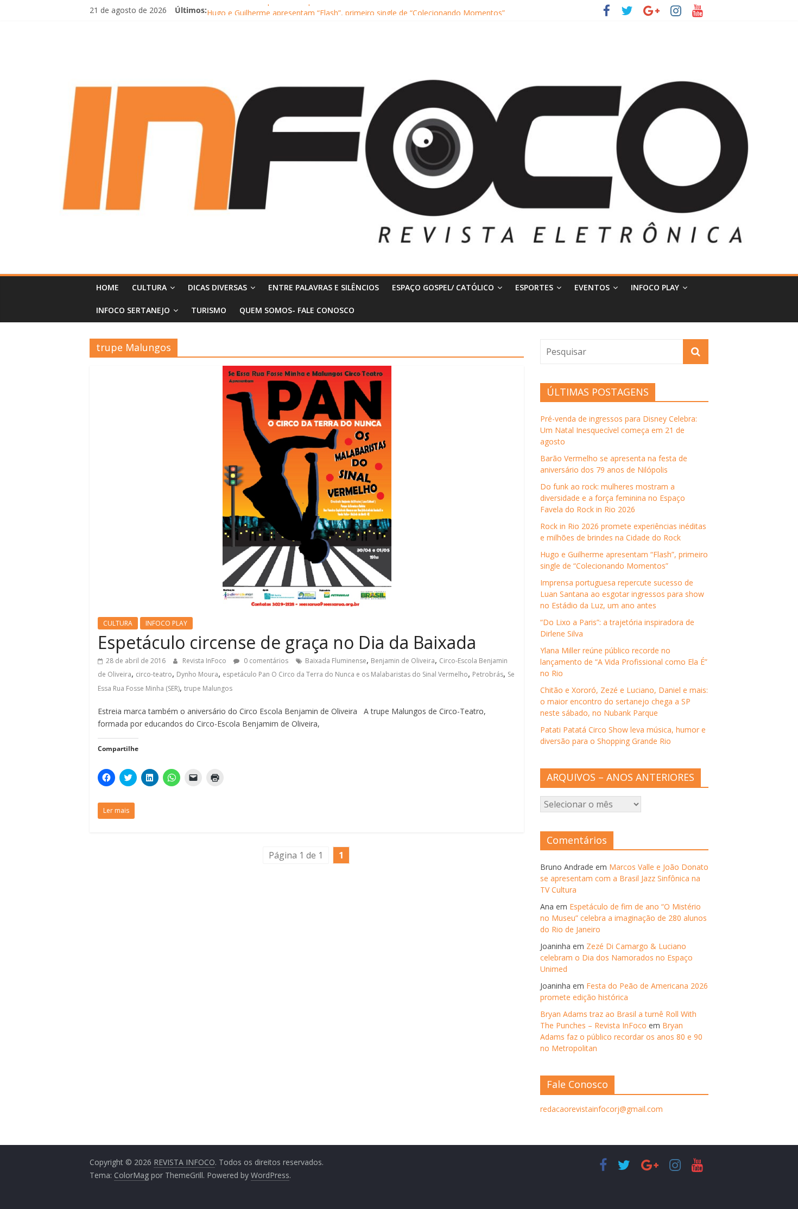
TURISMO (208, 310)
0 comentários (265, 660)
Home (107, 287)
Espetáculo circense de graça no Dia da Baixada (287, 642)
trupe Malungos (208, 688)
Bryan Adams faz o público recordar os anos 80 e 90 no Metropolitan (621, 1036)
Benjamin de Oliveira (403, 660)
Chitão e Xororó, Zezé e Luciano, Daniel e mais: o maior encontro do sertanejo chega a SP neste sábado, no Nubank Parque (624, 701)
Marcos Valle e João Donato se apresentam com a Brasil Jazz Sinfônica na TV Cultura (624, 878)
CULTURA (149, 287)
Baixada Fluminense (335, 660)
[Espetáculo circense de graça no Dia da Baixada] (307, 372)
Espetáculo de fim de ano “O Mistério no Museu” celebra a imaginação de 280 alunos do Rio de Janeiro (623, 917)
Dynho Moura (197, 674)
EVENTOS (592, 287)
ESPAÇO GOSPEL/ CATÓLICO (443, 287)
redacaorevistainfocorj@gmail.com (601, 1109)
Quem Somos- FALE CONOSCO (296, 310)
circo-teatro (154, 674)
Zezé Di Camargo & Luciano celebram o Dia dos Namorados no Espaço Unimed (616, 957)
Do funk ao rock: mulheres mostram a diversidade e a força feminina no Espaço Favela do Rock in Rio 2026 (612, 497)
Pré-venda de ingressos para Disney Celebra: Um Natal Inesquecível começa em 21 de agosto (618, 430)
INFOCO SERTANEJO (133, 310)
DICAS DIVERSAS (217, 287)
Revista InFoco (205, 660)
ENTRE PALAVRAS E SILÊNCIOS (323, 287)
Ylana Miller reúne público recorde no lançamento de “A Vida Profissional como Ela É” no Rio (623, 661)
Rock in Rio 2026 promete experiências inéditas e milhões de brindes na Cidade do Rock (361, 10)
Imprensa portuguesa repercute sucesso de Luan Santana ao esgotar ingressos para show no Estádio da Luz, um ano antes (622, 593)
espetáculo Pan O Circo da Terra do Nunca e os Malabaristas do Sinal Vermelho (345, 674)
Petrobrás (487, 674)
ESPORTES (534, 287)
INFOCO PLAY (655, 287)
